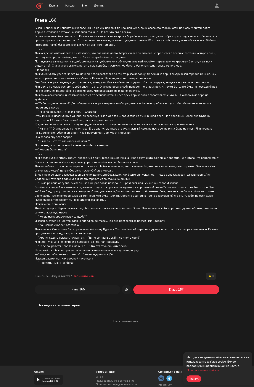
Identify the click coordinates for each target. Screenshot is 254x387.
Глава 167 (176, 289)
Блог (85, 5)
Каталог (70, 5)
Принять (194, 379)
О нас (99, 377)
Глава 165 (77, 289)
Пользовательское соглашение (115, 381)
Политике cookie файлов (203, 370)
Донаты (99, 5)
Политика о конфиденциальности (116, 384)
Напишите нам (83, 276)
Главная (54, 5)
